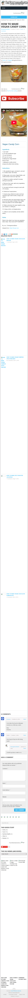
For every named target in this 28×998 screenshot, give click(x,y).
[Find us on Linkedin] (11, 817)
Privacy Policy (15, 996)
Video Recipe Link (14, 228)
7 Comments (9, 478)
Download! (14, 17)
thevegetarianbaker (5, 29)
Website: (4, 797)
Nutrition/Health (6, 834)
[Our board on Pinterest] (8, 817)
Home (4, 994)
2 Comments (9, 597)
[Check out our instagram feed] (16, 817)
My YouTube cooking (12, 90)
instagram (9, 60)
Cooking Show (13, 994)
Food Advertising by (17, 13)
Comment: (5, 768)
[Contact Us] (19, 817)
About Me (22, 994)
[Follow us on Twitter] (5, 817)
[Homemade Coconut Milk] (23, 918)
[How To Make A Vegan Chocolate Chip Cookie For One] (14, 918)
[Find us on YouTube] (14, 817)
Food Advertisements (14, 842)
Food (21, 29)
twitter (4, 60)
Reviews (4, 838)
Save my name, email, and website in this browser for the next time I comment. (12, 805)
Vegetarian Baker (16, 991)
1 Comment (9, 242)
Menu (3, 8)
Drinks (3, 829)
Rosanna (8, 719)
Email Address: (6, 790)
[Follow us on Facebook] (2, 817)
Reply (24, 719)
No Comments (10, 360)
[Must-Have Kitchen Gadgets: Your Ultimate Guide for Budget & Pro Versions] (5, 918)
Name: (4, 783)
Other (3, 836)
